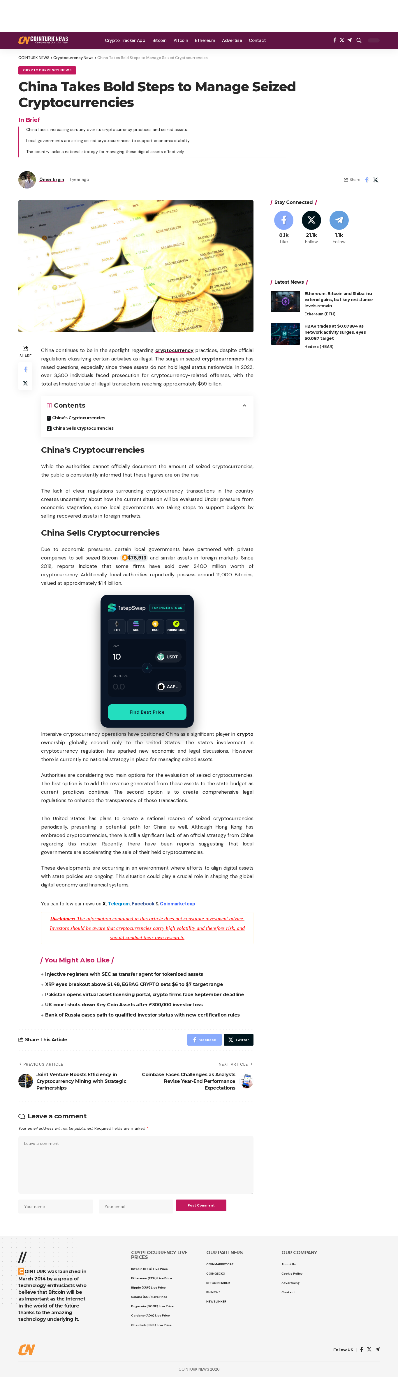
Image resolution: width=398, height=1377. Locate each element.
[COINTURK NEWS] (43, 40)
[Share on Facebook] (366, 179)
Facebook (143, 904)
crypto (245, 734)
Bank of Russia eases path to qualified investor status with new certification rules (142, 1015)
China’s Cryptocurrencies (78, 417)
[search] (359, 40)
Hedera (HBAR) (318, 346)
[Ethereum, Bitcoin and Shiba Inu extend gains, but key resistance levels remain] (285, 301)
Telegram (119, 904)
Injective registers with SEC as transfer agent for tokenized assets (124, 974)
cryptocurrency (174, 350)
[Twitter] (342, 40)
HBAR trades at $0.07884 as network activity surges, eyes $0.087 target (335, 332)
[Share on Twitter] (375, 179)
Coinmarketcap (177, 904)
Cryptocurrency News (47, 70)
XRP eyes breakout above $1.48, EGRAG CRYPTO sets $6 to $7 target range (134, 984)
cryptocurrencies (223, 359)
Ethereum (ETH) (319, 313)
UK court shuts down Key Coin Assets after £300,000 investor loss (123, 1005)
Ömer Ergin (51, 179)
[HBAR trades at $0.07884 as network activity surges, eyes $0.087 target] (285, 334)
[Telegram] (349, 40)
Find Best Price (147, 712)
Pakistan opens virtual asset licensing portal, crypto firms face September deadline (144, 994)
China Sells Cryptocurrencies (83, 428)
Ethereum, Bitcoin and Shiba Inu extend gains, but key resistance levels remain (338, 299)
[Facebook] (335, 40)
